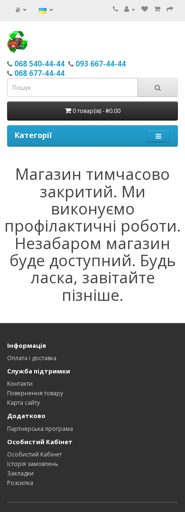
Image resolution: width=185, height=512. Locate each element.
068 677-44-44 (39, 73)
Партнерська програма (40, 429)
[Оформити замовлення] (169, 9)
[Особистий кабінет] (129, 9)
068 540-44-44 (39, 63)
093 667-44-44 (100, 63)
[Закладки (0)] (144, 9)
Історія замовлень (32, 464)
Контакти (20, 384)
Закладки (20, 473)
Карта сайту (23, 403)
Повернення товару (35, 393)
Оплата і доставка (31, 358)
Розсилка (20, 483)
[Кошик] (157, 9)
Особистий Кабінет (34, 454)
